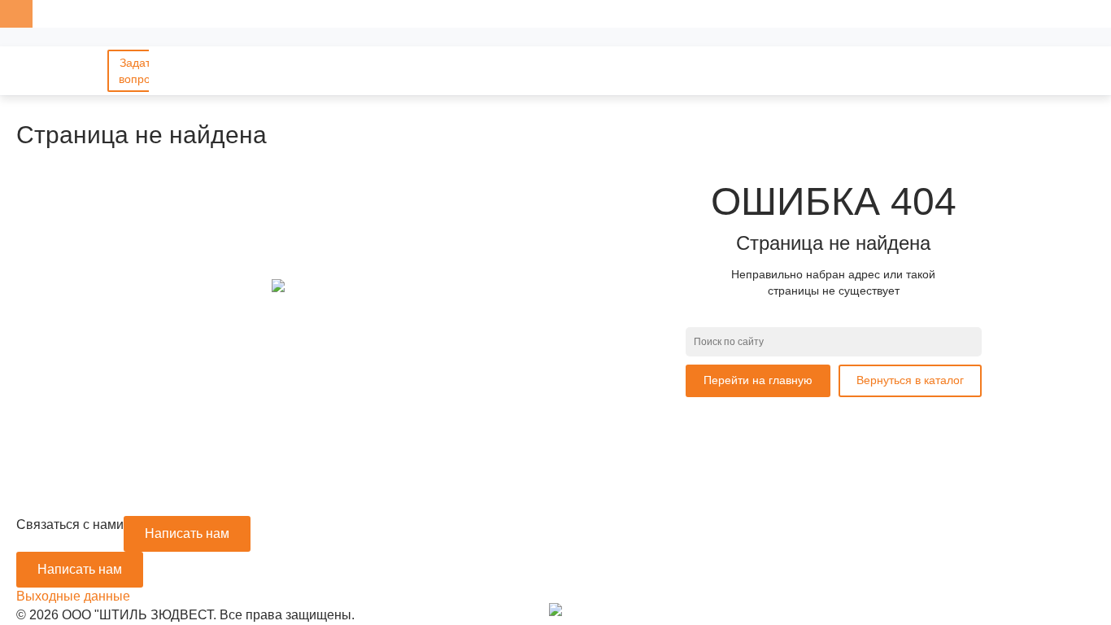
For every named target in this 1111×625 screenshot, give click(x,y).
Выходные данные (73, 596)
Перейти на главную (758, 380)
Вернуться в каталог (910, 380)
